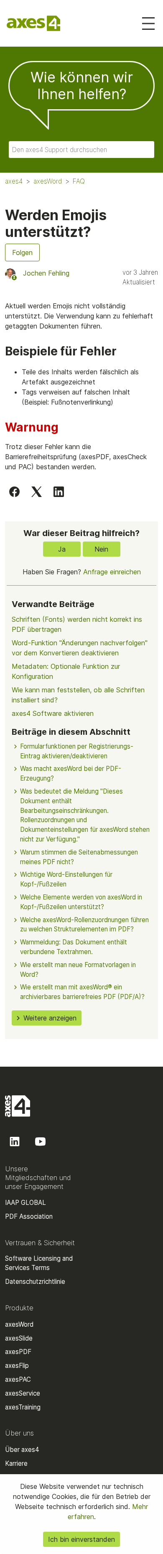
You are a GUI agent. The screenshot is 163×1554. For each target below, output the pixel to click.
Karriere (16, 1463)
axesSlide (19, 1338)
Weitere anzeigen (49, 1018)
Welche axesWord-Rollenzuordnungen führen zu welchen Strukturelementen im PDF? (84, 924)
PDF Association (29, 1216)
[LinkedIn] (58, 491)
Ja (62, 549)
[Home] (33, 23)
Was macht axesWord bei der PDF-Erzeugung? (70, 773)
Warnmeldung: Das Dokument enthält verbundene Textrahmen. (73, 947)
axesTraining (23, 1407)
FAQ (79, 181)
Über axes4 (22, 1450)
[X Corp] (36, 491)
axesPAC (18, 1379)
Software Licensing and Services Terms (39, 1263)
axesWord (47, 181)
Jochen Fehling (46, 273)
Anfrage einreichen (112, 572)
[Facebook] (14, 491)
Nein (101, 549)
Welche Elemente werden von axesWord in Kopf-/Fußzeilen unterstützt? (81, 902)
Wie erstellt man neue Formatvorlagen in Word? (78, 969)
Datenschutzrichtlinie (35, 1282)
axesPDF (18, 1352)
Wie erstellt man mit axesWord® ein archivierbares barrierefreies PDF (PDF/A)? (82, 992)
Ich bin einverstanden (81, 1539)
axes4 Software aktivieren (53, 713)
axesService (22, 1393)
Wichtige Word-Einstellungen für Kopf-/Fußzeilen (66, 879)
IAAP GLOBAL (25, 1203)
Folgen (22, 252)
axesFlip (17, 1366)
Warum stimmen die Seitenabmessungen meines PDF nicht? (79, 857)
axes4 (14, 181)
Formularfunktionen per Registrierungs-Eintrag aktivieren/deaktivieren (76, 751)
